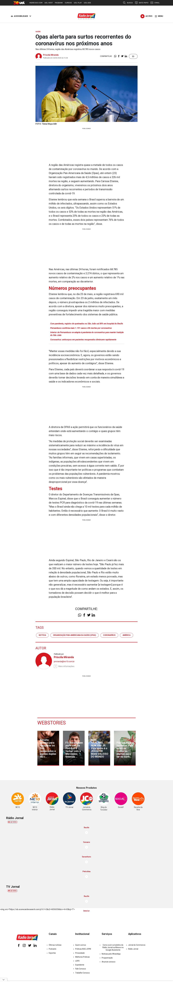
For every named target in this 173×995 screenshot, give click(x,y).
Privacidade (80, 953)
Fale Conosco (80, 969)
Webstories (51, 723)
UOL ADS (87, 3)
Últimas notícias (55, 945)
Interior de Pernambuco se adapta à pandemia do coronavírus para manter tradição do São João (87, 333)
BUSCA (130, 3)
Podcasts (52, 949)
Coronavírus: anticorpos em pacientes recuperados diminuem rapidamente (83, 339)
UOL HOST (48, 3)
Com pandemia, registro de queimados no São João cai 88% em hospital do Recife (86, 323)
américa (126, 635)
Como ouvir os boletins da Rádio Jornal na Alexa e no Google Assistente (113, 947)
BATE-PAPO (143, 3)
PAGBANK (59, 3)
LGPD (77, 961)
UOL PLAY (78, 3)
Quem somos (80, 945)
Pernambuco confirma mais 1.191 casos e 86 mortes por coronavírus (81, 328)
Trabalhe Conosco (82, 973)
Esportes (52, 953)
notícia (42, 635)
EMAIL (157, 3)
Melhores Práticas (82, 957)
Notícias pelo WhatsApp (111, 954)
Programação (107, 958)
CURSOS (68, 3)
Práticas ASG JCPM (83, 949)
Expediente (79, 965)
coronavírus (109, 635)
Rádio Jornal (133, 949)
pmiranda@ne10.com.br (64, 661)
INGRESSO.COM (35, 3)
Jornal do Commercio (136, 945)
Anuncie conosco (108, 962)
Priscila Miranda (51, 55)
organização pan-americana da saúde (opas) (74, 635)
